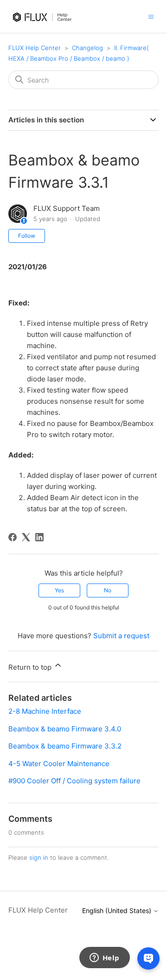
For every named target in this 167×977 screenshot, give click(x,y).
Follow (26, 235)
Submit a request (121, 635)
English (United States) (117, 910)
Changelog (87, 47)
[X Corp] (26, 537)
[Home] (43, 26)
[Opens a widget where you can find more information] (104, 958)
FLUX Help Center (34, 47)
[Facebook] (12, 537)
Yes (59, 590)
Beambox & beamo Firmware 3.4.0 (64, 728)
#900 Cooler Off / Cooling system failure (74, 780)
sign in (38, 857)
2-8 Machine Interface (44, 711)
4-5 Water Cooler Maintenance (58, 763)
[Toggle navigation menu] (151, 16)
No (107, 590)
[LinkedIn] (39, 537)
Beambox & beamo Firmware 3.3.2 (65, 746)
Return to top (30, 667)
